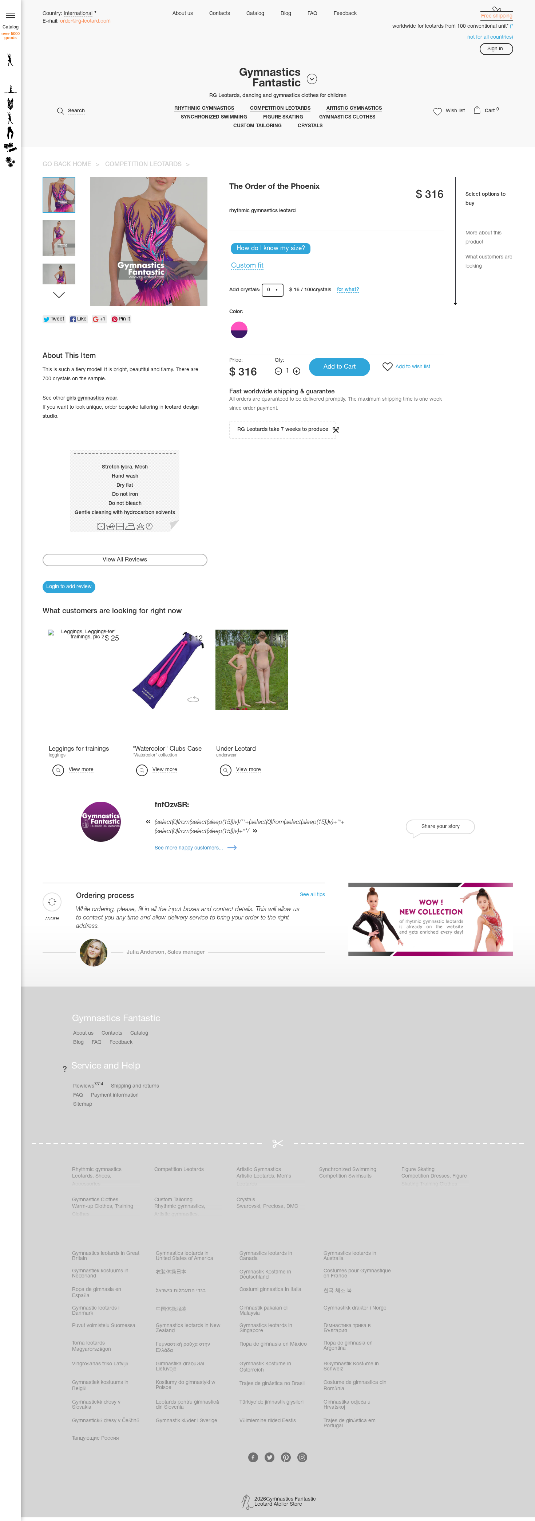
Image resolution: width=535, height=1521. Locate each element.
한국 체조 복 (338, 1290)
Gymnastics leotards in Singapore (265, 1328)
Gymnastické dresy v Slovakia (96, 1405)
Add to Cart (340, 367)
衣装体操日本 (171, 1272)
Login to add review (69, 586)
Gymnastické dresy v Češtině (105, 1421)
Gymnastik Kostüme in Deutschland (265, 1275)
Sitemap (82, 1104)
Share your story (440, 826)
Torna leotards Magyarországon (91, 1346)
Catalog (255, 13)
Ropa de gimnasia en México (273, 1344)
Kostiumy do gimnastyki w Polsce (185, 1385)
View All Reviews (125, 560)
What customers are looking (488, 262)
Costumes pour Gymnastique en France (357, 1274)
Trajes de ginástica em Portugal (350, 1423)
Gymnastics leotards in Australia (350, 1256)
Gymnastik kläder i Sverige (186, 1421)
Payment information (115, 1095)
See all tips (312, 894)
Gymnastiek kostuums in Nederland (100, 1274)
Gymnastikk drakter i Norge (355, 1308)
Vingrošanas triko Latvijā (100, 1364)
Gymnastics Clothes (347, 117)
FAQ (312, 13)
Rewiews (88, 1085)
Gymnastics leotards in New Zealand (188, 1328)
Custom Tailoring (257, 126)
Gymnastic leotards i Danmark (95, 1311)
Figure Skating (283, 117)
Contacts (219, 13)
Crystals (310, 126)
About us (183, 13)
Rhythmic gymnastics (204, 108)
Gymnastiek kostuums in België (100, 1385)
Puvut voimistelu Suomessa (103, 1325)
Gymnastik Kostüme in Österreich (265, 1367)
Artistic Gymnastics (354, 108)
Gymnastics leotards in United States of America (184, 1256)
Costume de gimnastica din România (355, 1385)
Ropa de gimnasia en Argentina (348, 1346)
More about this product (483, 238)
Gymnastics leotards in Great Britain (105, 1256)
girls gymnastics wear (92, 398)
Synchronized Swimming (214, 117)
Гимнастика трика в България (347, 1328)
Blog (286, 13)
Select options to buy (485, 199)
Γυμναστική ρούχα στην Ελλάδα (183, 1347)
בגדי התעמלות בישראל (181, 1290)
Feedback (345, 13)
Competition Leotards (280, 108)
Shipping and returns (135, 1086)
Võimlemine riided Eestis (267, 1421)
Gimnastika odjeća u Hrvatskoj (347, 1405)
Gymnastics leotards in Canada (265, 1256)
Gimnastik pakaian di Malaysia (263, 1311)
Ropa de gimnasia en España (96, 1292)
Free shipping (496, 16)
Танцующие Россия (95, 1438)
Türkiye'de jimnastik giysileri (271, 1402)
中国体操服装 (171, 1309)
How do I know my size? (271, 248)
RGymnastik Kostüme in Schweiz (351, 1367)
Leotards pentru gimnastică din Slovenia (187, 1405)
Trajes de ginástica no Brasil (272, 1383)
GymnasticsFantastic (270, 78)
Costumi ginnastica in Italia (270, 1289)
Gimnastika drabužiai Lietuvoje (180, 1367)
